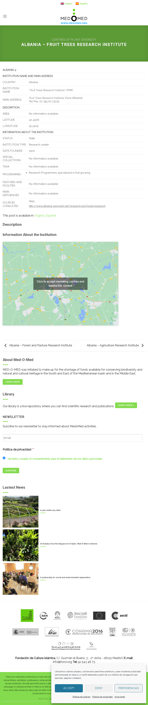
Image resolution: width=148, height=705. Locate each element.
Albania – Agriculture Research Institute (113, 345)
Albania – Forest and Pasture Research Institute (40, 345)
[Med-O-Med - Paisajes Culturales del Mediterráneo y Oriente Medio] (74, 16)
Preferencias (128, 688)
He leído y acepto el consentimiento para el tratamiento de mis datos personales (55, 458)
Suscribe (10, 470)
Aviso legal (119, 696)
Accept (69, 688)
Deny (99, 688)
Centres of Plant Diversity (74, 39)
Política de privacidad (102, 696)
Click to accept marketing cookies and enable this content (60, 283)
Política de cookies (81, 696)
